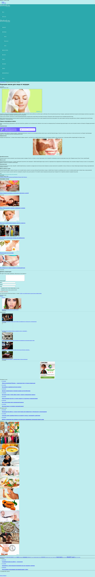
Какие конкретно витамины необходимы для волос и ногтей (14, 193)
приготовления (65, 557)
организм (46, 557)
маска (8, 174)
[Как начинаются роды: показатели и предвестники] (9, 554)
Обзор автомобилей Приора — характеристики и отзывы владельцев (14, 359)
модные (40, 557)
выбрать (12, 557)
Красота (4, 54)
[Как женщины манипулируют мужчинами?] (9, 521)
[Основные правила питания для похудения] (9, 432)
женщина (25, 557)
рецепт (69, 557)
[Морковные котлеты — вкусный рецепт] (9, 510)
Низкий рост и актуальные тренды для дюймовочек (12, 237)
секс (75, 557)
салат (73, 557)
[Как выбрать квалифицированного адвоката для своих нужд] (9, 543)
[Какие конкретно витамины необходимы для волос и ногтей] (9, 191)
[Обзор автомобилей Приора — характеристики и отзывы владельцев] (7, 358)
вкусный (8, 557)
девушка (15, 557)
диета (17, 557)
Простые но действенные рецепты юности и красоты (12, 223)
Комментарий (2, 280)
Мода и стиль (5, 50)
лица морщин (2, 174)
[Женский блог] (5, 6)
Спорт (5, 45)
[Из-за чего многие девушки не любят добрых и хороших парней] (9, 465)
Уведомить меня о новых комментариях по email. (10, 288)
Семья (3, 68)
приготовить (59, 557)
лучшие (32, 557)
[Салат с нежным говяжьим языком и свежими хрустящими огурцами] (9, 532)
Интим (5, 36)
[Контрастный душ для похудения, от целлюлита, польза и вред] (9, 499)
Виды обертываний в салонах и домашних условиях (12, 208)
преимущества (54, 557)
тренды (79, 557)
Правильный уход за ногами (7, 252)
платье (51, 557)
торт (77, 557)
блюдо (5, 557)
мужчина (43, 557)
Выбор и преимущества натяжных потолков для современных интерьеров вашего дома (18, 340)
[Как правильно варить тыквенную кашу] (9, 454)
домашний (21, 557)
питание (49, 557)
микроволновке (36, 557)
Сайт (1, 286)
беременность (2, 557)
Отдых (3, 59)
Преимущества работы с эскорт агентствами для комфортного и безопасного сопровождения (19, 321)
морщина (15, 174)
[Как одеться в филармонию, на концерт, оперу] (9, 443)
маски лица (12, 174)
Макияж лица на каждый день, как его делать (10, 309)
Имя (1, 282)
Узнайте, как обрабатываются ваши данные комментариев (30, 293)
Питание (4, 63)
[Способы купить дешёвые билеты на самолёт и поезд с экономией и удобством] (7, 330)
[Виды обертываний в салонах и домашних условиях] (9, 206)
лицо (6, 174)
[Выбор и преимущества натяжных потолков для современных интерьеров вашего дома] (7, 339)
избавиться (29, 557)
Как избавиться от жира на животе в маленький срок (12, 267)
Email (1, 284)
